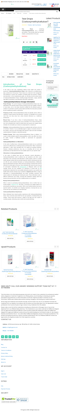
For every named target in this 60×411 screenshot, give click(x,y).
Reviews (11, 74)
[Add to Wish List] (17, 225)
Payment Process (5, 389)
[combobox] (36, 11)
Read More (24, 36)
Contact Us (4, 347)
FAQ (3, 77)
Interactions (11, 77)
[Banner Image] (52, 100)
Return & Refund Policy (7, 356)
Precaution (19, 74)
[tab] (33, 48)
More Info (20, 77)
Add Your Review (37, 25)
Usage (27, 74)
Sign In (2, 371)
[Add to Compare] (17, 228)
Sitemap (3, 359)
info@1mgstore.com (10, 327)
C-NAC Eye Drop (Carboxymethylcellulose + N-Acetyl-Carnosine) (29, 234)
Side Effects (35, 74)
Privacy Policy (4, 353)
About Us (3, 362)
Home (2, 13)
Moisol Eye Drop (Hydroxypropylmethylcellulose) (11, 270)
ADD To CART (41, 55)
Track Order (4, 377)
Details (4, 74)
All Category (8, 13)
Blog (2, 344)
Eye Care (19, 13)
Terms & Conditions (6, 350)
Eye (14, 13)
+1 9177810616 (8, 330)
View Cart (3, 374)
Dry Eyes (25, 13)
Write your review (56, 33)
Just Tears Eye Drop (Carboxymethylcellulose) (9, 233)
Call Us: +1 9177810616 (40, 5)
